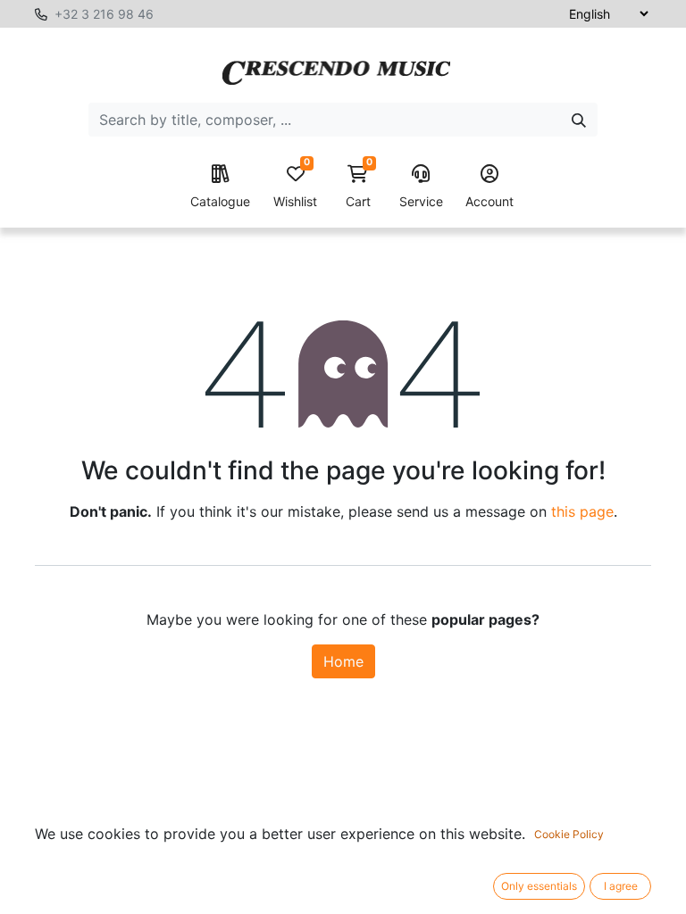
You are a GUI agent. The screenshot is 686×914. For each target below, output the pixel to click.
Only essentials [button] (539, 886)
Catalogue (220, 201)
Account (489, 201)
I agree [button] (621, 886)
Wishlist (295, 187)
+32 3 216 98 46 (104, 13)
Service (421, 201)
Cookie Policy (569, 834)
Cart (359, 187)
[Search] (579, 120)
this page (582, 511)
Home (343, 661)
